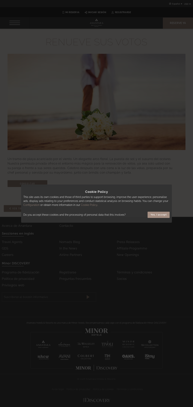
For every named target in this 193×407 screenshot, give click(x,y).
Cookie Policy (89, 204)
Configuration (31, 204)
